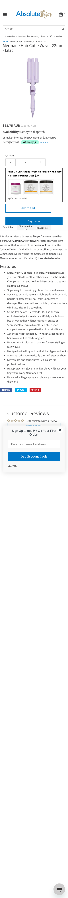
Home (5, 41)
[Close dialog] (60, 430)
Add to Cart (28, 208)
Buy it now (34, 221)
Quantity (9, 155)
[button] (34, 90)
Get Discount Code (34, 456)
